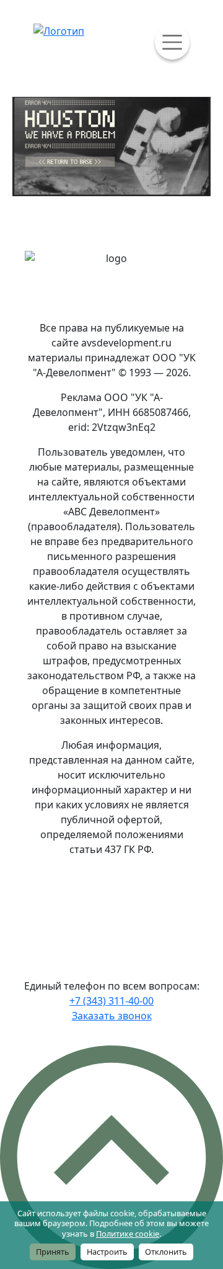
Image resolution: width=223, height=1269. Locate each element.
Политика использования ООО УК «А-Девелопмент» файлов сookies (115, 904)
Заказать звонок (112, 1016)
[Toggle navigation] (172, 42)
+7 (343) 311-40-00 (111, 1001)
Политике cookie (127, 1233)
